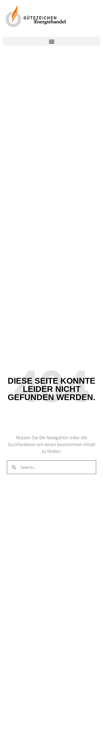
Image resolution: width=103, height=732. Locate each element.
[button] (51, 41)
